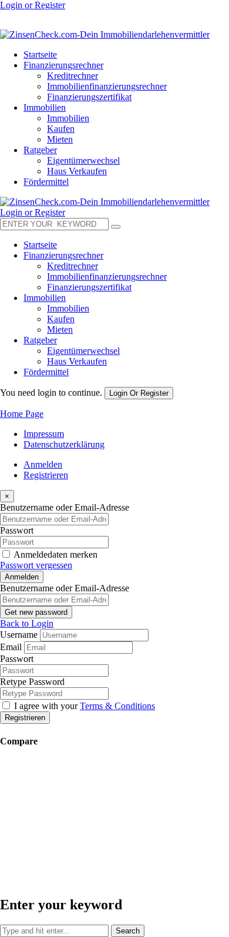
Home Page (21, 414)
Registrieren (45, 475)
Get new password (36, 612)
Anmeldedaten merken (55, 554)
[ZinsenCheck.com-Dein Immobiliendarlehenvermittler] (105, 34)
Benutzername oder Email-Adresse (64, 507)
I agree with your (84, 706)
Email (11, 647)
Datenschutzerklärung (64, 444)
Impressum (43, 434)
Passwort (16, 530)
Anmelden (42, 464)
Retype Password (32, 682)
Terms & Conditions (117, 706)
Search (128, 930)
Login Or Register (139, 393)
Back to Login (26, 623)
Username (19, 635)
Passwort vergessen (36, 565)
